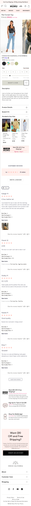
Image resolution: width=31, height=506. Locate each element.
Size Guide (26, 68)
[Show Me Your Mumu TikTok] (22, 489)
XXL (27, 71)
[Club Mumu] (20, 6)
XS (4, 71)
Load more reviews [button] (15, 379)
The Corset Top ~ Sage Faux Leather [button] (18, 264)
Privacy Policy (10, 497)
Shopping (5, 482)
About (4, 472)
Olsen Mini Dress (15, 134)
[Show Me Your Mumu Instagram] (9, 489)
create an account (15, 453)
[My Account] (25, 6)
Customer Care (7, 477)
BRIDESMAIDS (26, 10)
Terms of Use (20, 497)
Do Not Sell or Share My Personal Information (15, 501)
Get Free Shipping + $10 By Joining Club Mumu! (15, 2)
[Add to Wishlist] (26, 82)
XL (22, 71)
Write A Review (16, 180)
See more (5, 220)
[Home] (14, 6)
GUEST (18, 10)
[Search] (5, 6)
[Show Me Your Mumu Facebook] (13, 489)
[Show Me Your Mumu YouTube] (18, 489)
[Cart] (28, 6)
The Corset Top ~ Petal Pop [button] (16, 301)
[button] (5, 226)
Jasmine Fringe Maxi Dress (6, 135)
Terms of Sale (15, 499)
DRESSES (11, 10)
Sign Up (16, 151)
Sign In (21, 151)
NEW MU (3, 10)
